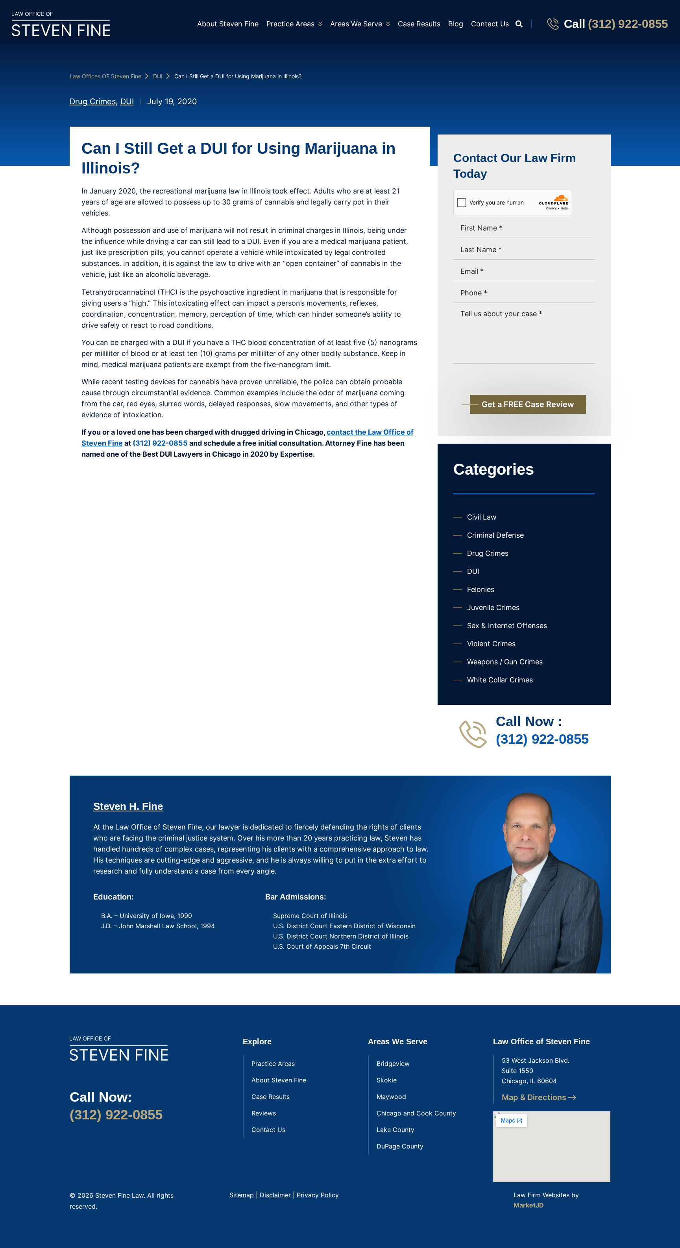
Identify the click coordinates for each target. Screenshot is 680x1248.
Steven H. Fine (128, 806)
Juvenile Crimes (493, 607)
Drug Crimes (93, 101)
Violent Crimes (491, 644)
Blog (455, 24)
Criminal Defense (495, 535)
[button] (519, 23)
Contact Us (490, 24)
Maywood (391, 1097)
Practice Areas (290, 24)
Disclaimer (275, 1195)
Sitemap (241, 1195)
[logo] (61, 24)
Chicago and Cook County (416, 1113)
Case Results (419, 24)
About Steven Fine (228, 24)
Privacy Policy (318, 1195)
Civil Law (482, 517)
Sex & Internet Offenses (507, 625)
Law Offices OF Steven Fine (105, 76)
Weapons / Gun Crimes (505, 662)
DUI (158, 76)
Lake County (395, 1130)
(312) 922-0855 (628, 23)
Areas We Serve (356, 24)
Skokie (387, 1080)
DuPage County (400, 1146)
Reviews (263, 1113)
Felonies (480, 589)
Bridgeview (393, 1063)
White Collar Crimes (500, 680)
